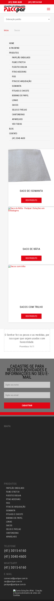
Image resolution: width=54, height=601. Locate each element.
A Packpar (14, 48)
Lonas (15, 100)
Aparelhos (17, 119)
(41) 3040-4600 (18, 138)
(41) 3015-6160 (15, 567)
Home (11, 43)
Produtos (14, 53)
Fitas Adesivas (19, 72)
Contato (13, 133)
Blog (11, 129)
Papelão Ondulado (21, 57)
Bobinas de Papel (20, 95)
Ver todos (17, 124)
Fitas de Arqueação (21, 81)
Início (6, 30)
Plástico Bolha (19, 67)
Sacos (15, 105)
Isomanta (16, 86)
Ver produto (31, 200)
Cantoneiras (18, 114)
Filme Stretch (18, 62)
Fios (14, 76)
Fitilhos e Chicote (20, 91)
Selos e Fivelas (19, 110)
